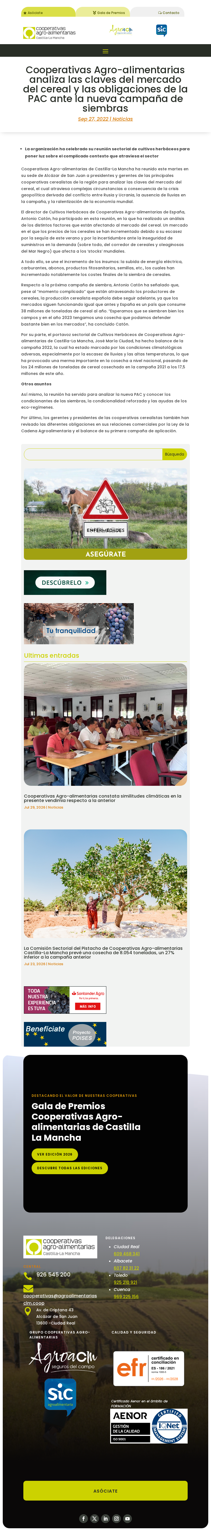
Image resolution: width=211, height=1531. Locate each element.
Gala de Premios (111, 12)
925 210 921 (125, 1282)
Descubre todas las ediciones (69, 1168)
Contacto (171, 12)
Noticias (123, 118)
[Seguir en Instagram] (116, 1518)
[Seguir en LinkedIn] (105, 1518)
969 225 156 (126, 1297)
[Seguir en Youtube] (127, 1518)
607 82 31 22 (126, 1268)
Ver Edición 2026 (55, 1154)
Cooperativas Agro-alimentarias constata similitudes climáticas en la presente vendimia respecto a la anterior (102, 798)
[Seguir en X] (94, 1518)
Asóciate (35, 12)
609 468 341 (127, 1254)
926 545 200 (53, 1274)
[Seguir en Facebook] (83, 1518)
